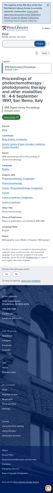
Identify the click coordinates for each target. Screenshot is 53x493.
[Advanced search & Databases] (49, 43)
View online (9, 117)
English (5, 169)
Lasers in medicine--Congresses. (17, 197)
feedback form (32, 257)
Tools (44, 53)
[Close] (48, 5)
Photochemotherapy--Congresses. (18, 178)
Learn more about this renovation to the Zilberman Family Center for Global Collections (22, 14)
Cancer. (6, 192)
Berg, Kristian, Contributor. (14, 139)
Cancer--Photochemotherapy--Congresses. (22, 187)
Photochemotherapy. (12, 183)
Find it (40, 43)
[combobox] (18, 44)
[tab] (26, 68)
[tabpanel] (26, 113)
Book (4, 129)
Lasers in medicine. (11, 202)
